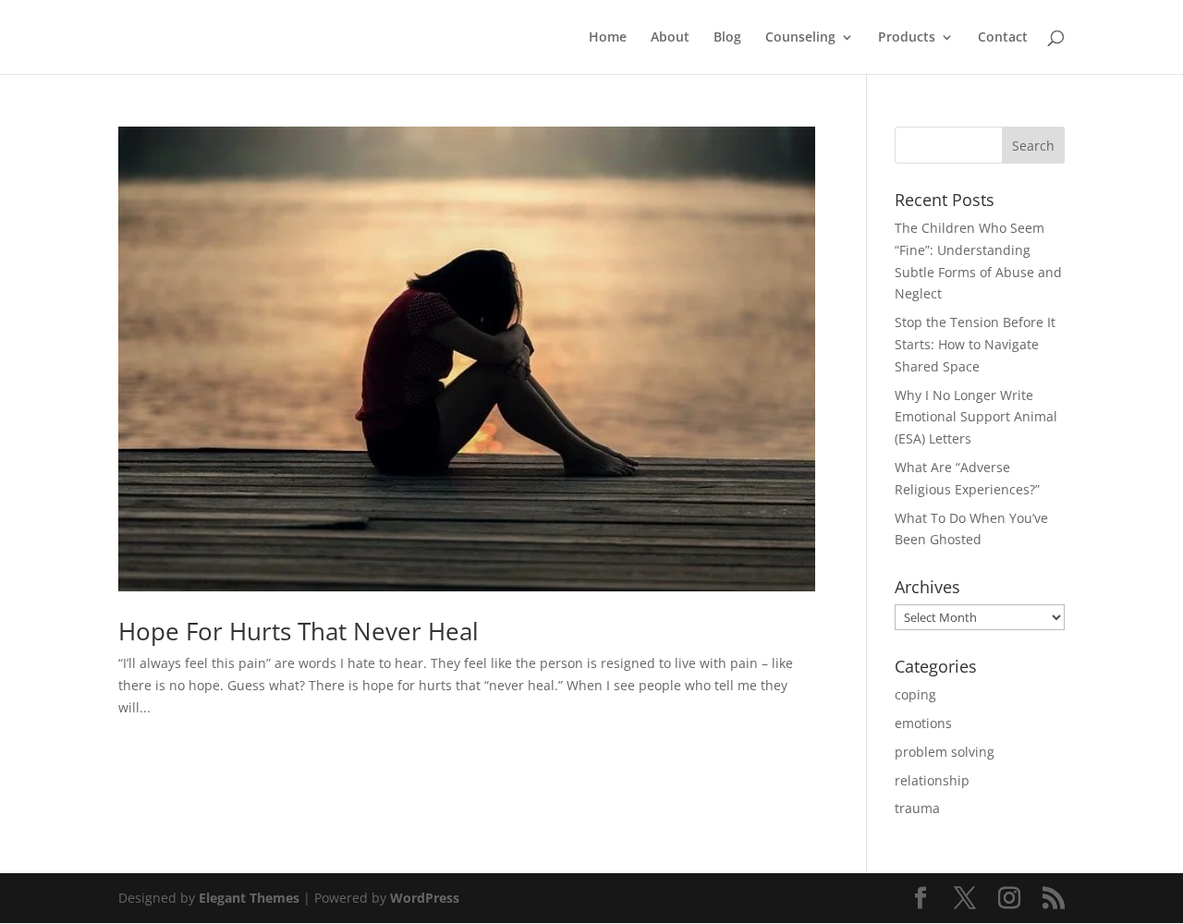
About (670, 37)
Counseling (800, 37)
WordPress (424, 897)
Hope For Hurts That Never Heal (298, 631)
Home (608, 37)
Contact (1003, 37)
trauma (917, 808)
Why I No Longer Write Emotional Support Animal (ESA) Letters (976, 417)
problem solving (944, 751)
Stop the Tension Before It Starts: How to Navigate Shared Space (975, 344)
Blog (727, 37)
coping (915, 694)
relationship (932, 780)
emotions (923, 723)
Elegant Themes (249, 897)
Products (906, 37)
